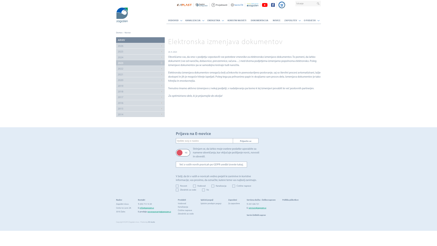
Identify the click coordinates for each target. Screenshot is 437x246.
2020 (120, 80)
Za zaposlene (234, 203)
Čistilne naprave (244, 185)
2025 (120, 51)
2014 (120, 114)
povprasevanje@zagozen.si (159, 211)
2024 (120, 57)
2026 (120, 45)
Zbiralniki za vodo (188, 189)
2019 (120, 85)
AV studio (151, 222)
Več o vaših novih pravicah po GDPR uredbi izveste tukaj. (211, 164)
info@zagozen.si (147, 208)
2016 (120, 103)
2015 (120, 108)
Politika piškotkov (290, 200)
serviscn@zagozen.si (257, 208)
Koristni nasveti (237, 20)
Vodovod (173, 20)
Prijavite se (245, 141)
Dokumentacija (259, 20)
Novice (276, 20)
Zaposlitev (290, 20)
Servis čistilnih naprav (256, 215)
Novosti (183, 185)
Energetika (213, 20)
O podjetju (310, 20)
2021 (120, 74)
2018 (120, 91)
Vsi (207, 189)
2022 (120, 68)
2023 (120, 63)
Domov (119, 32)
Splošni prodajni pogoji (211, 203)
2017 (120, 97)
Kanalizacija (193, 20)
